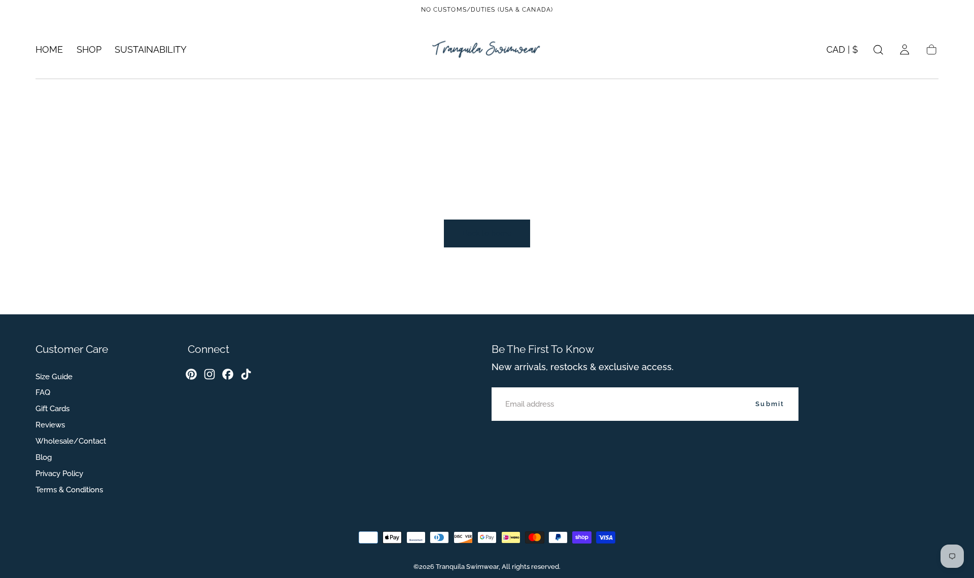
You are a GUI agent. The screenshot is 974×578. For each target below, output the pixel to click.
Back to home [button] (487, 233)
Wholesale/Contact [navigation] (71, 441)
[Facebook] (228, 374)
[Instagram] (209, 374)
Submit (769, 403)
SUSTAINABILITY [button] (151, 50)
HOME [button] (49, 50)
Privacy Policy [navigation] (59, 473)
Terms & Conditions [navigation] (69, 489)
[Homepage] (487, 49)
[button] (842, 52)
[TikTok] (246, 374)
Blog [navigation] (44, 456)
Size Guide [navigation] (54, 376)
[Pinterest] (191, 374)
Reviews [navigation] (50, 424)
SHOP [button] (89, 50)
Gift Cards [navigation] (52, 408)
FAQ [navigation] (43, 392)
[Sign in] (904, 49)
